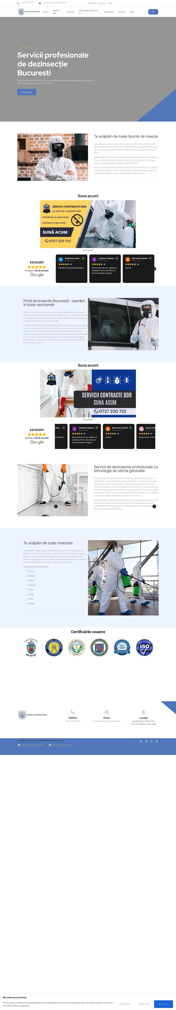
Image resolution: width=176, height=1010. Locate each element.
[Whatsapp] (151, 741)
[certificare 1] (31, 647)
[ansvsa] (54, 648)
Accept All (163, 1004)
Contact (122, 12)
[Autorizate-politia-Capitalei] (99, 647)
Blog (132, 12)
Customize (124, 1004)
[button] (154, 269)
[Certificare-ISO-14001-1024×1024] (122, 647)
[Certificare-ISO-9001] (144, 647)
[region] (88, 1002)
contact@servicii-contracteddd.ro (55, 2)
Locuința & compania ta (88, 11)
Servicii (71, 12)
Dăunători (109, 12)
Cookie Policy (24, 1006)
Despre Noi (56, 11)
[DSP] (76, 647)
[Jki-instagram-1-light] (146, 741)
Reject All (144, 1004)
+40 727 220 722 (28, 2)
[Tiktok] (157, 741)
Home (45, 12)
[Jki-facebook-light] (141, 741)
